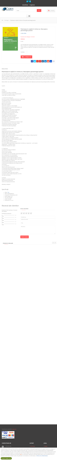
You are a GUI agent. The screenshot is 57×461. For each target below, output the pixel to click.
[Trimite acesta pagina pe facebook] (32, 61)
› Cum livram (32, 446)
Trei (8, 192)
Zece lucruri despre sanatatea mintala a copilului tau (16, 299)
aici (21, 454)
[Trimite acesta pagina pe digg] (51, 61)
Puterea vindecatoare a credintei (39, 299)
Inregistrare (32, 5)
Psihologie (6, 20)
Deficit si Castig (7, 328)
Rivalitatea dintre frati (26, 328)
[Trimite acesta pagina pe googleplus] (37, 61)
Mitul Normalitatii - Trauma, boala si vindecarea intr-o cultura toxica (19, 357)
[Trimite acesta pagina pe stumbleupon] (48, 61)
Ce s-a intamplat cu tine (28, 387)
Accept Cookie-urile (6, 458)
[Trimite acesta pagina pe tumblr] (43, 61)
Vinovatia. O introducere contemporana (35, 270)
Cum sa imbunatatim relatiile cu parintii (13, 270)
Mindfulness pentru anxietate (10, 387)
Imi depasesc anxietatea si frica (33, 416)
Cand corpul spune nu (44, 357)
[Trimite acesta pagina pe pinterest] (40, 61)
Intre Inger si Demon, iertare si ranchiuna (13, 416)
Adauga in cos (28, 56)
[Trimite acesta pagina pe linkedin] (45, 61)
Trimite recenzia (24, 236)
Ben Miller (24, 33)
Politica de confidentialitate (42, 455)
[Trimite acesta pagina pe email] (53, 61)
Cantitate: (23, 52)
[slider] (26, 213)
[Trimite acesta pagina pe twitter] (35, 61)
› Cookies (45, 446)
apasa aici (14, 429)
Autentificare (25, 5)
